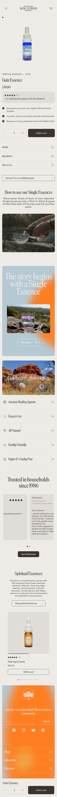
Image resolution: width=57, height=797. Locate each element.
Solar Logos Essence (16, 661)
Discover (9, 768)
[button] (27, 546)
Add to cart (41, 133)
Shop (7, 752)
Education (10, 760)
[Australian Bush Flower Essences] (28, 8)
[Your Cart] (51, 8)
